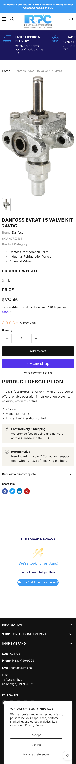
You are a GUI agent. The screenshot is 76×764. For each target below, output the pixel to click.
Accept (36, 735)
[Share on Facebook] (5, 491)
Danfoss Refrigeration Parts (29, 252)
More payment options (38, 372)
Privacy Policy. (34, 725)
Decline (36, 744)
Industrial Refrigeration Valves (30, 256)
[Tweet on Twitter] (12, 491)
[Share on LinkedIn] (19, 491)
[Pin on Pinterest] (27, 491)
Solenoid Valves (21, 261)
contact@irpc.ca (21, 667)
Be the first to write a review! (38, 582)
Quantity (7, 330)
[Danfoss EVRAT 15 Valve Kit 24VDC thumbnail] (6, 204)
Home (6, 71)
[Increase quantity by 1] (36, 338)
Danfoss (17, 232)
